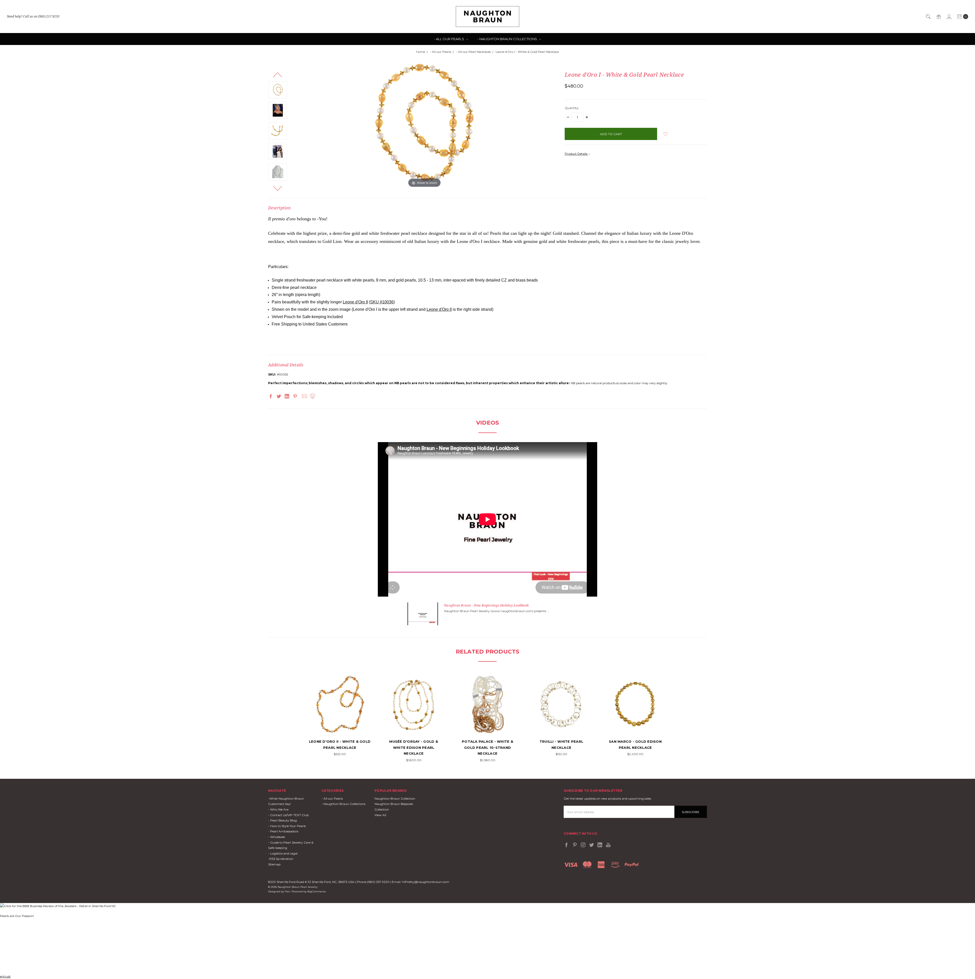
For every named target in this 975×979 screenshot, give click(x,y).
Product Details (576, 154)
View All (380, 815)
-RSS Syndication (280, 859)
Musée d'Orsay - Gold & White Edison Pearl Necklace (413, 747)
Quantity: (572, 108)
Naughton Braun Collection (395, 798)
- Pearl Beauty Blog (282, 820)
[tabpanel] (340, 715)
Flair (287, 891)
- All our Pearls (449, 39)
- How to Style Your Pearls (287, 826)
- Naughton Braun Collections (507, 39)
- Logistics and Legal (283, 853)
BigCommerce (316, 891)
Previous (277, 75)
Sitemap (274, 864)
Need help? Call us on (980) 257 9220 (33, 16)
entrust (5, 976)
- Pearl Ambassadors (283, 831)
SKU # (382, 302)
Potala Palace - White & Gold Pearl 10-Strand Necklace (487, 747)
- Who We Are (278, 809)
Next (277, 188)
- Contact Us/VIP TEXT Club (288, 815)
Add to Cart (340, 727)
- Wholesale (276, 837)
